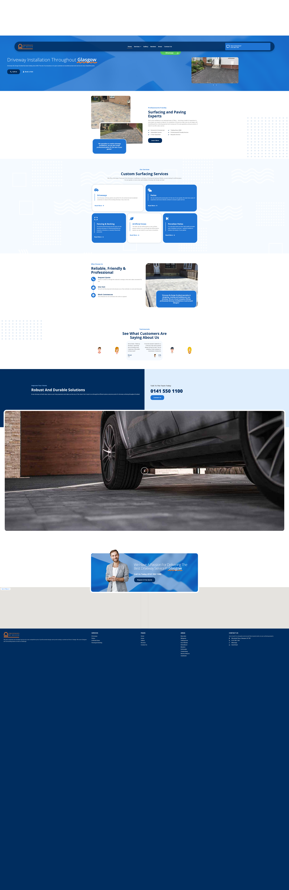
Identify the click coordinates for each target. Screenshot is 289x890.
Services (137, 46)
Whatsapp (169, 53)
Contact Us (168, 46)
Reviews (153, 46)
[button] (144, 471)
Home (130, 46)
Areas (160, 46)
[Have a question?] (227, 46)
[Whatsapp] (178, 53)
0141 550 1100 (167, 391)
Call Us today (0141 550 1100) (147, 574)
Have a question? (236, 46)
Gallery (145, 46)
